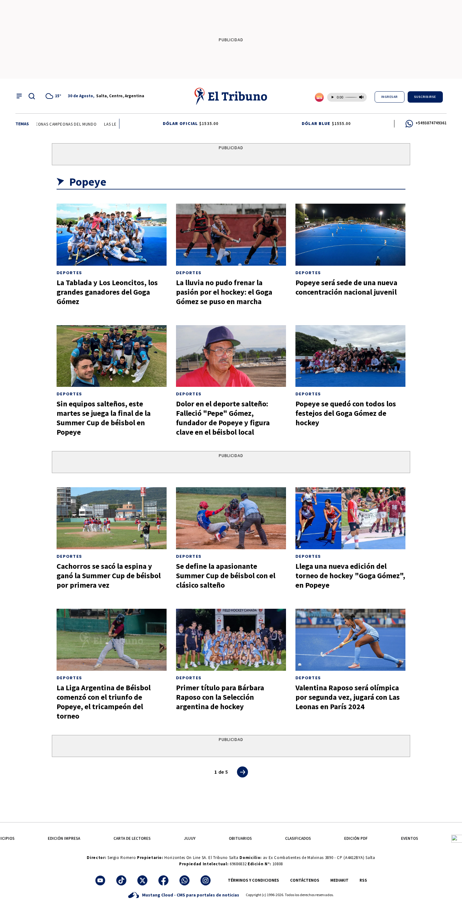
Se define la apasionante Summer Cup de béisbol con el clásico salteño (225, 575)
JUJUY (189, 838)
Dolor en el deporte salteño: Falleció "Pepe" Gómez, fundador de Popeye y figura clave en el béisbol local (223, 418)
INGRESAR (389, 97)
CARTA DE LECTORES (132, 838)
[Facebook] (163, 880)
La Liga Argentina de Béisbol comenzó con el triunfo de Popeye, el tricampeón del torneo (104, 702)
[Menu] (19, 96)
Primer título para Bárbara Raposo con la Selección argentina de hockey (220, 697)
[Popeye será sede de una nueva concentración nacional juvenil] (350, 235)
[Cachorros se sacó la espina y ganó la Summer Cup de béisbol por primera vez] (112, 518)
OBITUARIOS (240, 838)
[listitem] (54, 96)
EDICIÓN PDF (356, 838)
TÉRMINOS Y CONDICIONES (253, 880)
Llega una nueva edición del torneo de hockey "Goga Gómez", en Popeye (350, 575)
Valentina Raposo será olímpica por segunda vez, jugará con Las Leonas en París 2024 (347, 697)
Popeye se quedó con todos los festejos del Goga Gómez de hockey (345, 413)
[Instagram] (206, 880)
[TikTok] (121, 880)
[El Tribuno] (231, 96)
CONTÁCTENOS (304, 880)
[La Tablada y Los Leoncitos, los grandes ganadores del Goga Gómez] (112, 235)
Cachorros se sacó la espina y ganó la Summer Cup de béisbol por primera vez (109, 575)
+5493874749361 (431, 123)
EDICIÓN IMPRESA (64, 838)
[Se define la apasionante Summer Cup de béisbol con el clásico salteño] (231, 518)
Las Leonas (107, 124)
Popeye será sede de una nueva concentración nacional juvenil (346, 287)
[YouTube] (100, 880)
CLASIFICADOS (298, 838)
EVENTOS (409, 838)
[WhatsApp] (184, 880)
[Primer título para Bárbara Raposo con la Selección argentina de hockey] (231, 640)
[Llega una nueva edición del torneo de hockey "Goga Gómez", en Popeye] (350, 518)
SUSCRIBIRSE (425, 97)
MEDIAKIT (339, 880)
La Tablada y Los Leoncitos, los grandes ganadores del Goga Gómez (107, 292)
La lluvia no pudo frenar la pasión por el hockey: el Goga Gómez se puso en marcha (224, 292)
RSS (363, 880)
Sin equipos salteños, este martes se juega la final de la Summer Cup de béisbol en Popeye (104, 418)
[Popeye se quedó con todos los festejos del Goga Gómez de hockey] (350, 356)
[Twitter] (142, 880)
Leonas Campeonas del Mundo (56, 124)
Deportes (69, 273)
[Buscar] (32, 96)
